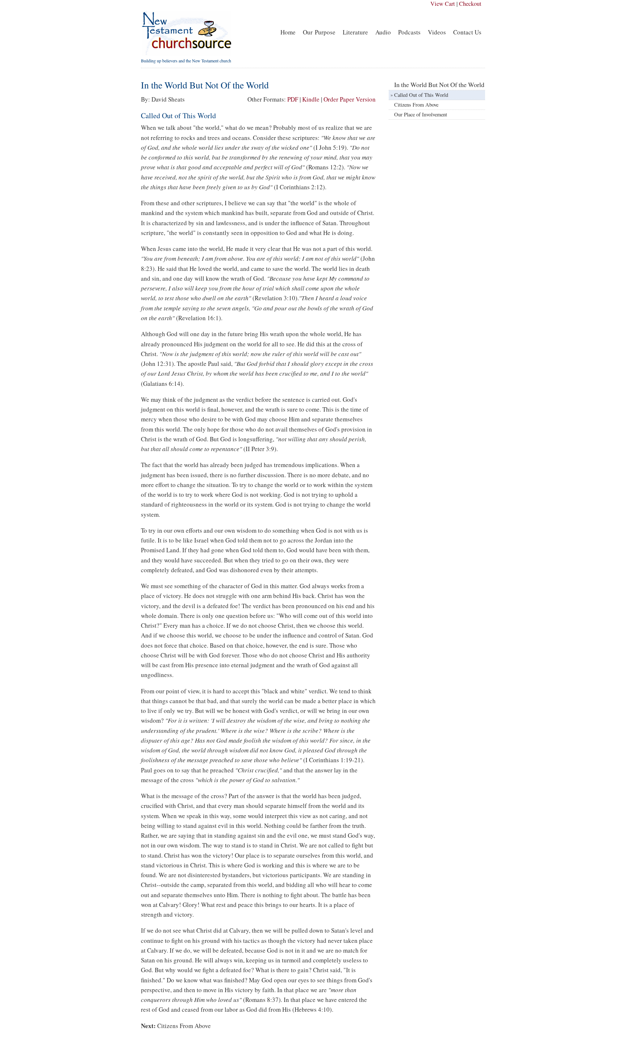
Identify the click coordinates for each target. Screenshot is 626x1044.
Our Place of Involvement (420, 114)
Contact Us (467, 32)
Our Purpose (319, 32)
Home (288, 32)
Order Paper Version (350, 99)
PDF (292, 99)
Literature (355, 32)
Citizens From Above (184, 1026)
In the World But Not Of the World (439, 84)
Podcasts (409, 32)
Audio (383, 32)
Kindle (311, 99)
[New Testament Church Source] (186, 54)
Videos (437, 32)
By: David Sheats (163, 99)
